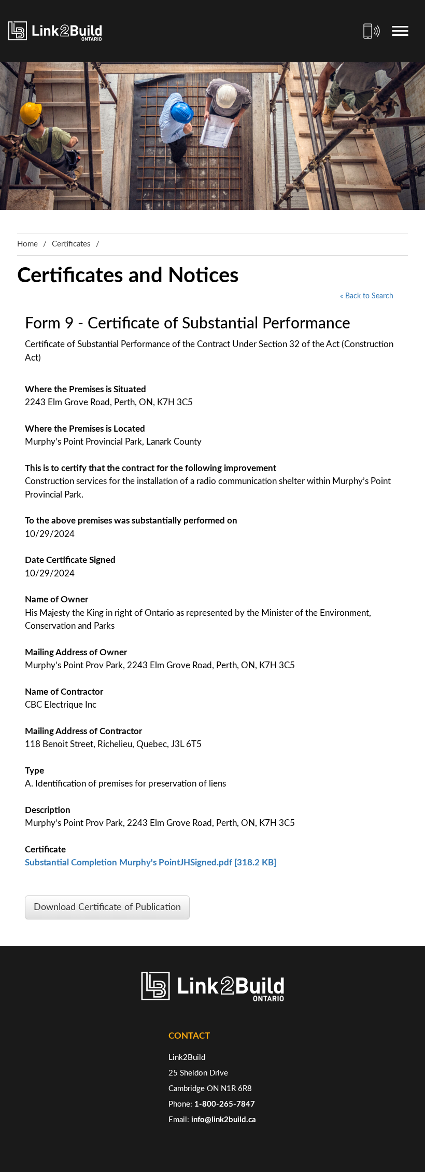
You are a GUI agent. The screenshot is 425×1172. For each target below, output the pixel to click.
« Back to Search (366, 296)
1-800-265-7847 (224, 1104)
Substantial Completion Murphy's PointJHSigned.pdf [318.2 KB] (150, 862)
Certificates (71, 244)
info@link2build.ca (223, 1120)
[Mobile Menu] (400, 31)
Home (27, 244)
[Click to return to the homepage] (55, 31)
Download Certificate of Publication (107, 907)
